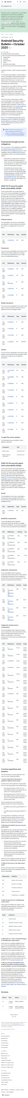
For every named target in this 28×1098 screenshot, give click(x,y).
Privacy (3, 1092)
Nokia (23, 984)
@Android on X (4, 1053)
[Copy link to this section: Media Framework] (14, 303)
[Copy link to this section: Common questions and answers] (9, 771)
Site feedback (10, 1092)
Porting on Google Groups (7, 1067)
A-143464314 (11, 322)
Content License (15, 1023)
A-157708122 (11, 335)
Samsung (3, 986)
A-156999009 (11, 240)
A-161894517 (10, 275)
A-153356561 (10, 403)
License (22, 1089)
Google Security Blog (6, 1060)
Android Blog (4, 1058)
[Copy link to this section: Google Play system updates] (21, 437)
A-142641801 (11, 328)
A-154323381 (10, 396)
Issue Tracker (4, 1084)
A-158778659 (11, 416)
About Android (4, 1089)
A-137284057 (11, 341)
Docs (6, 34)
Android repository (5, 1036)
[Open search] (18, 2)
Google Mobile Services (10, 176)
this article (16, 820)
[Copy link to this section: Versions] (9, 992)
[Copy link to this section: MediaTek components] (17, 519)
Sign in (24, 1)
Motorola (19, 984)
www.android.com (5, 1077)
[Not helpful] (12, 37)
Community (12, 1089)
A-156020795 (11, 422)
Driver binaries (4, 1047)
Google (7, 984)
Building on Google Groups (7, 1065)
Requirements (4, 1038)
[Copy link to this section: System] (7, 350)
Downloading (4, 1040)
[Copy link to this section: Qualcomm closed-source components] (11, 627)
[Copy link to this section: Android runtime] (13, 219)
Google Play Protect (17, 150)
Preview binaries (4, 1043)
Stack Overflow (4, 1082)
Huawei (11, 984)
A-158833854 (11, 383)
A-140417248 (11, 370)
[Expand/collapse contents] (9, 52)
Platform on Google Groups (7, 1062)
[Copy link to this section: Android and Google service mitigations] (11, 144)
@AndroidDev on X (5, 1055)
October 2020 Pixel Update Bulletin (15, 134)
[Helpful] (10, 37)
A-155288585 (11, 376)
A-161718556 (10, 429)
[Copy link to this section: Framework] (10, 248)
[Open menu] (2, 1)
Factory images (4, 1045)
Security (11, 34)
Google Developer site (17, 960)
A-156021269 (11, 409)
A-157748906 (11, 390)
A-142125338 (10, 295)
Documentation (6, 6)
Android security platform (9, 149)
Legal (17, 1089)
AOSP (2, 34)
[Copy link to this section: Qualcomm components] (18, 570)
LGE (15, 984)
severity (10, 201)
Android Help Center (5, 1073)
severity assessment (20, 106)
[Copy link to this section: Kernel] (6, 493)
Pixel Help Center (5, 1075)
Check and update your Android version (16, 785)
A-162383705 (11, 268)
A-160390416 (11, 288)
